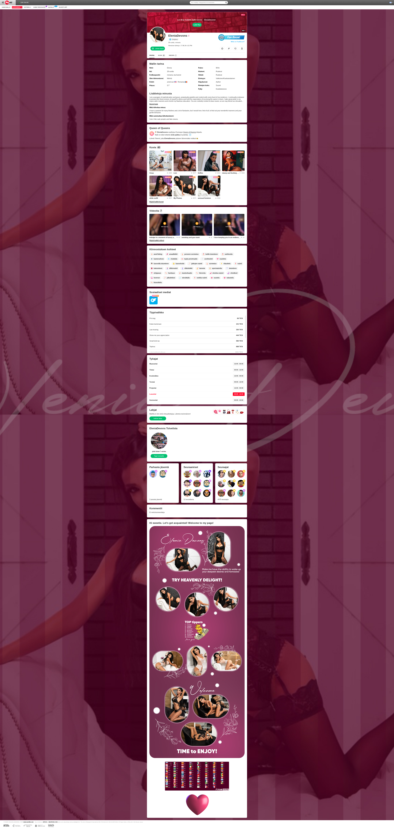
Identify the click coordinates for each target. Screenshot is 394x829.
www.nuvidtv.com (28, 822)
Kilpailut (51, 7)
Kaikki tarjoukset (39, 7)
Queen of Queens (189, 132)
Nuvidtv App (63, 7)
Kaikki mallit (6, 7)
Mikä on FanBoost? (238, 41)
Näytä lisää (153, 104)
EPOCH (45, 822)
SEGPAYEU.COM (53, 822)
